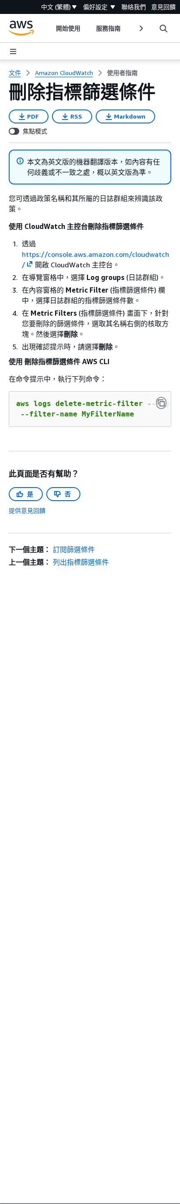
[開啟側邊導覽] (13, 51)
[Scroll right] (140, 28)
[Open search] (163, 28)
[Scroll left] (49, 28)
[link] (122, 72)
